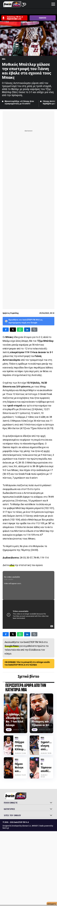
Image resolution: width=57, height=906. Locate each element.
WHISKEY (35, 826)
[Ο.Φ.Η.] (38, 11)
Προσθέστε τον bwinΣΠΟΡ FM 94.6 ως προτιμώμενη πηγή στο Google (25, 321)
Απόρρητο (51, 904)
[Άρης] (7, 11)
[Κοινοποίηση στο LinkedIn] (27, 329)
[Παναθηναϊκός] (43, 11)
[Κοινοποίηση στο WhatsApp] (20, 329)
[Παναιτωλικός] (48, 11)
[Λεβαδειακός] (28, 11)
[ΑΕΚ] (2, 11)
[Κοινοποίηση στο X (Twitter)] (13, 329)
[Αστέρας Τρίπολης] (12, 11)
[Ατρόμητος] (17, 11)
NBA (3, 59)
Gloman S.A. (26, 826)
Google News (12, 646)
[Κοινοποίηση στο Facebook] (6, 329)
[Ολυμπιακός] (33, 11)
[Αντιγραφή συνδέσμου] (34, 329)
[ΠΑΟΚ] (53, 11)
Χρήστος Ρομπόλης (11, 313)
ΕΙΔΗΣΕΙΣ (42, 18)
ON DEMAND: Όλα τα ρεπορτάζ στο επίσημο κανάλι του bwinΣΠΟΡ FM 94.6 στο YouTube (27, 663)
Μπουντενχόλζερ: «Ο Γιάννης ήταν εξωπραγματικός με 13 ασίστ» (19, 102)
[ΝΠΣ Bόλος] (23, 11)
